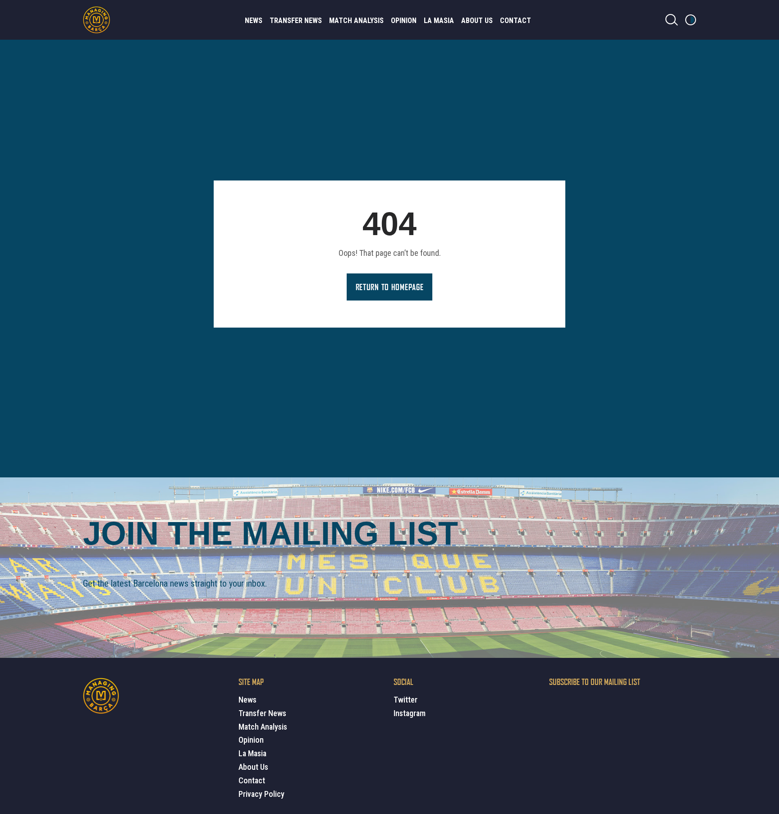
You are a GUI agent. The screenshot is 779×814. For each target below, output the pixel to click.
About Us (477, 20)
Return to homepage (390, 287)
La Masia (439, 20)
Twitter (405, 699)
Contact (515, 20)
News (253, 20)
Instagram (410, 713)
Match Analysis (356, 20)
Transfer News (296, 20)
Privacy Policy (261, 794)
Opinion (404, 20)
